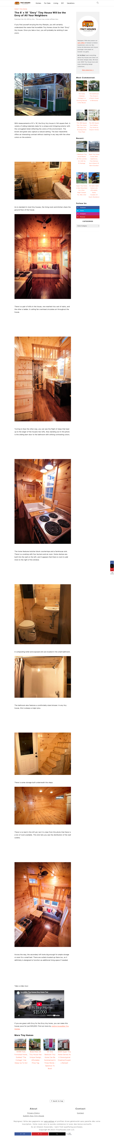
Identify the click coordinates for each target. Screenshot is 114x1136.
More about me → (88, 70)
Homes (38, 3)
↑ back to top (57, 1101)
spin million (81, 43)
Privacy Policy (33, 1113)
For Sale (47, 3)
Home (16, 9)
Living (56, 3)
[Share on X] (112, 566)
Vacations (70, 3)
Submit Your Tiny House (33, 1116)
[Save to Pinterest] (112, 569)
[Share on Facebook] (112, 562)
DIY (62, 3)
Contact (80, 1113)
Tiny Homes (23, 9)
